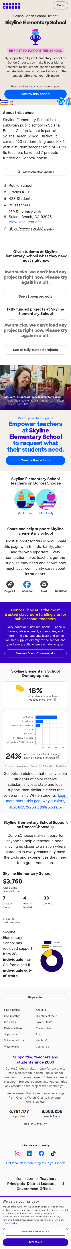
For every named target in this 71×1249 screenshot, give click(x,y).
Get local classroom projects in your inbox (35, 1163)
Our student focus (46, 1015)
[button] (10, 586)
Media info (42, 1040)
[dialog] (35, 1222)
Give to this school (35, 94)
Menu (60, 5)
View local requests (25, 222)
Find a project (12, 1009)
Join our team (44, 1021)
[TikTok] (53, 1153)
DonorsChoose (11, 6)
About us (41, 1009)
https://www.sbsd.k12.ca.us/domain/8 (31, 228)
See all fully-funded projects (35, 350)
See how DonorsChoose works (35, 653)
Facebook (27, 591)
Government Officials (35, 1189)
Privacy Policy (10, 1223)
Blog (38, 1034)
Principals (16, 1183)
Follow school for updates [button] (38, 172)
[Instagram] (18, 1153)
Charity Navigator (49, 1097)
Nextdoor (61, 591)
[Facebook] (41, 1153)
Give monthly (12, 1015)
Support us (10, 1034)
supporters (19, 1113)
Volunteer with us (14, 1040)
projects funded (52, 1113)
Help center (35, 997)
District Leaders (41, 1183)
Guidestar (38, 1102)
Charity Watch (26, 1097)
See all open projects (35, 296)
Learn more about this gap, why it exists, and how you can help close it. (37, 801)
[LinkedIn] (29, 1153)
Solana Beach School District (35, 16)
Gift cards (10, 1021)
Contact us (42, 1046)
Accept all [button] (35, 1242)
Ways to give (11, 1046)
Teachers (48, 1178)
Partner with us (13, 1028)
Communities (43, 1028)
